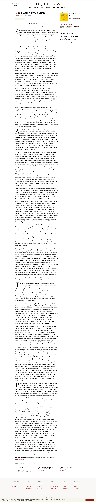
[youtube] (16, 3)
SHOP (64, 481)
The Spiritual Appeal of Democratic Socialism (45, 468)
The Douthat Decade (22, 467)
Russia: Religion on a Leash (69, 36)
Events (63, 7)
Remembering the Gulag (68, 39)
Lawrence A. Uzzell (19, 15)
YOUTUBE (75, 486)
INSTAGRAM (76, 488)
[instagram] (18, 3)
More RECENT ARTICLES (65, 42)
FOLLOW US (77, 481)
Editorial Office (40, 483)
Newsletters (56, 7)
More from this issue (74, 18)
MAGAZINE (36, 7)
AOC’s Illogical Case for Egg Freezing (69, 468)
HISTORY (27, 483)
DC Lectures (53, 488)
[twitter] (12, 3)
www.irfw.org (19, 459)
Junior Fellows (28, 488)
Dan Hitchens (18, 468)
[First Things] (48, 4)
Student (14, 486)
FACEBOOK (76, 483)
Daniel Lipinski (41, 470)
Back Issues (65, 488)
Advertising (28, 486)
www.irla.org (43, 412)
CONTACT (39, 481)
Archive (42, 7)
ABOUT (27, 481)
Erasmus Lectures (54, 486)
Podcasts (48, 7)
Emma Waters (63, 470)
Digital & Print (15, 483)
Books (64, 486)
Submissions (39, 486)
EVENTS (52, 481)
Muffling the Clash (66, 33)
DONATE (15, 5)
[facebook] (14, 3)
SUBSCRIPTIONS (16, 481)
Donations (39, 488)
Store (64, 483)
